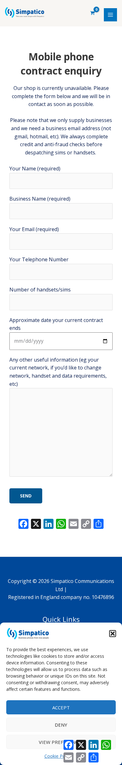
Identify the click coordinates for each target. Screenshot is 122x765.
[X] (36, 524)
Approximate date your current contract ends (56, 324)
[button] (112, 633)
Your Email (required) (34, 229)
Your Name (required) (34, 168)
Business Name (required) (39, 198)
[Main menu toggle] (110, 14)
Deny (61, 725)
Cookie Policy (58, 756)
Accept (61, 707)
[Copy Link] (86, 524)
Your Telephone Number (39, 259)
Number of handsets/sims (40, 289)
